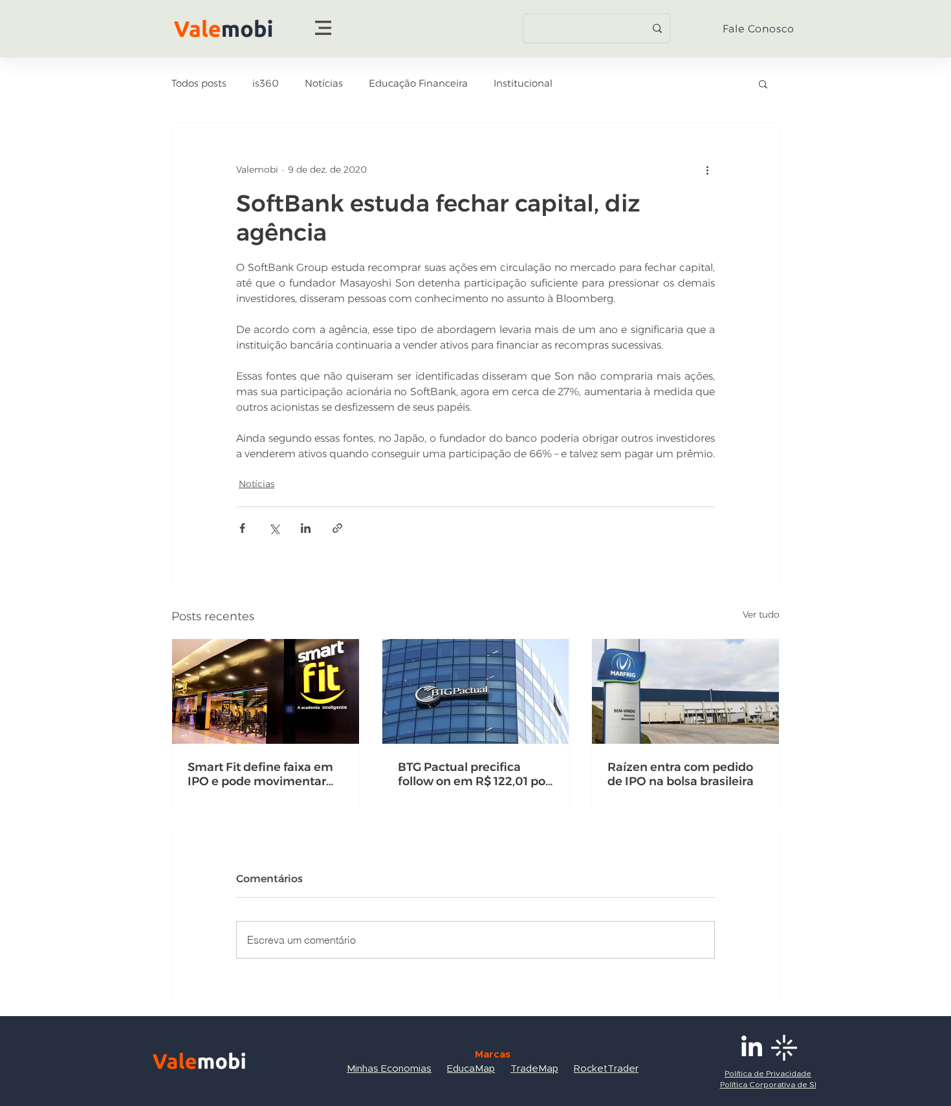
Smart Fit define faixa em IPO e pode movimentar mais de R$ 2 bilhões (260, 774)
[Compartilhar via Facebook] (242, 528)
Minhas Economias (389, 1069)
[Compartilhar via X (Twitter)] (274, 528)
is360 (265, 83)
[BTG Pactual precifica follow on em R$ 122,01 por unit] (475, 691)
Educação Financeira (418, 83)
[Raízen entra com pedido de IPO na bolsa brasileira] (685, 691)
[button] (323, 28)
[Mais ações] (707, 169)
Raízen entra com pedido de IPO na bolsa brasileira (680, 774)
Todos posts (198, 83)
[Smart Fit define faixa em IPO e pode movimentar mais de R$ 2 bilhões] (265, 691)
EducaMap (471, 1069)
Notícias (324, 83)
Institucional (523, 83)
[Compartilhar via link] (337, 528)
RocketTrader (606, 1069)
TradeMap (534, 1069)
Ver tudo (761, 614)
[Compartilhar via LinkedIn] (306, 528)
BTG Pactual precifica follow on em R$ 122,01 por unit (474, 774)
